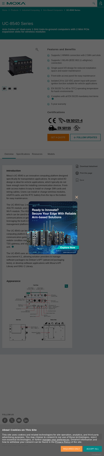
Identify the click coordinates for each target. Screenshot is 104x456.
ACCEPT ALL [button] (93, 449)
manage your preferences (55, 439)
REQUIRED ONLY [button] (71, 449)
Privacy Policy (62, 442)
